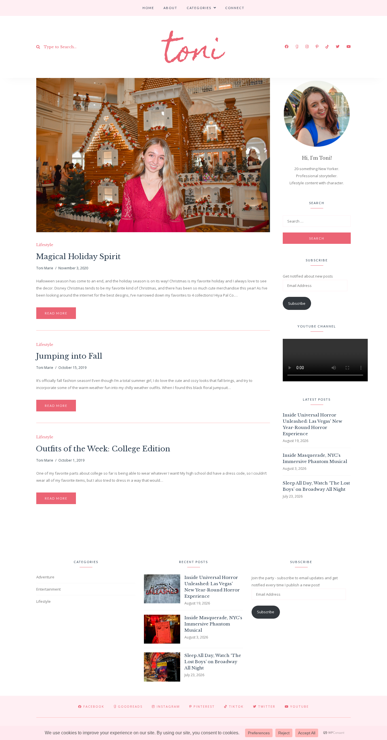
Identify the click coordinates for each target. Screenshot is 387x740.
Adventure (45, 577)
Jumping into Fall (69, 356)
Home (148, 8)
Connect (234, 8)
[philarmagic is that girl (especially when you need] (280, 530)
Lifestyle (44, 245)
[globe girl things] (150, 530)
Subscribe (296, 303)
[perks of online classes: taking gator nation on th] (107, 530)
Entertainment (48, 589)
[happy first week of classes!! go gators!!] (193, 530)
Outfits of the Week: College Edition (103, 448)
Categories (199, 8)
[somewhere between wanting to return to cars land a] (366, 530)
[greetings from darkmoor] (236, 530)
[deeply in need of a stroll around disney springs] (20, 530)
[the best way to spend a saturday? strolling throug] (323, 530)
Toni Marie (44, 268)
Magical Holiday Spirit (78, 256)
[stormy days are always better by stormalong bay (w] (63, 530)
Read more (56, 313)
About (170, 8)
